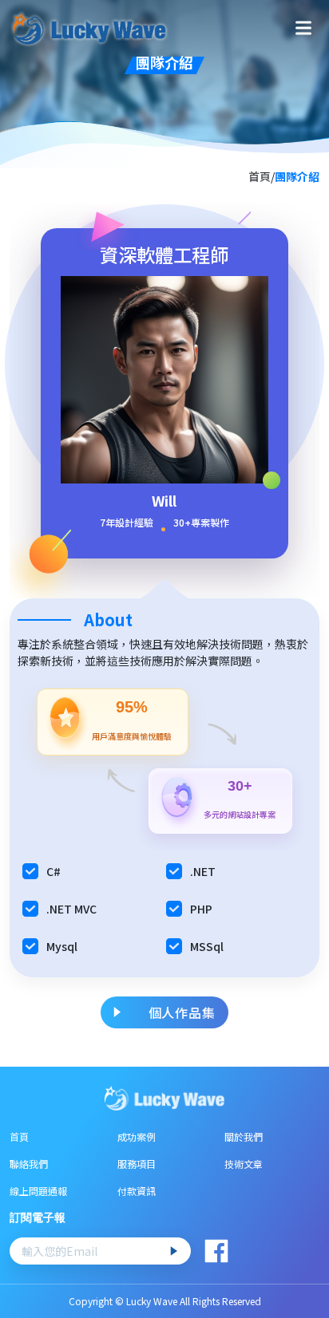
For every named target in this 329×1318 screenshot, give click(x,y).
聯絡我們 (29, 1163)
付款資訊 (136, 1191)
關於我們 (243, 1136)
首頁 (19, 1136)
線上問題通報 (38, 1191)
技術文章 (243, 1163)
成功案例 (136, 1136)
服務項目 (136, 1163)
